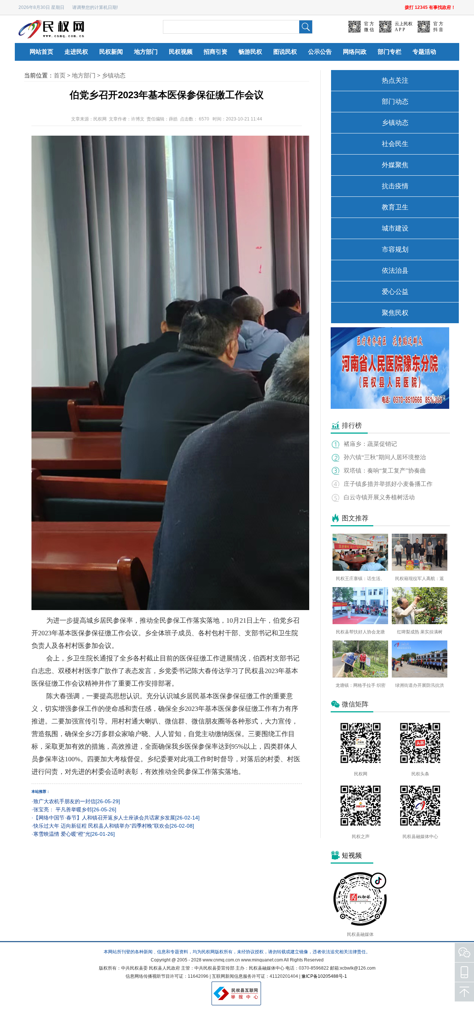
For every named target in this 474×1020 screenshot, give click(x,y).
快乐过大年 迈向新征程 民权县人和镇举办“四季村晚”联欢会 (101, 826)
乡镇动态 (114, 75)
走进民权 (76, 52)
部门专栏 (389, 52)
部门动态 (395, 101)
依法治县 (395, 270)
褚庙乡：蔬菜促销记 (370, 444)
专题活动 (424, 52)
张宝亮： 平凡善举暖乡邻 (62, 809)
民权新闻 (111, 52)
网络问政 (355, 52)
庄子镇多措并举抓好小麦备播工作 (388, 484)
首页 (60, 75)
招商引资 (215, 52)
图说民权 (285, 52)
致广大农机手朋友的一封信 (64, 801)
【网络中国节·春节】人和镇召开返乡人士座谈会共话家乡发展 (104, 818)
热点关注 (395, 80)
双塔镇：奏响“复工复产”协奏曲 (385, 470)
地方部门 (146, 52)
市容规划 (395, 249)
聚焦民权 (395, 313)
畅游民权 (250, 52)
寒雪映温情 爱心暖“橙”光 (61, 834)
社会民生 (395, 144)
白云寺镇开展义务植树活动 (379, 497)
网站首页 (41, 52)
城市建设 (395, 228)
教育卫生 (395, 207)
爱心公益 (395, 291)
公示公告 (320, 52)
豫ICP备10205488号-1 (324, 976)
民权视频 (181, 52)
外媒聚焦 (395, 165)
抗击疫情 (395, 186)
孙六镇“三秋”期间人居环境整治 (385, 457)
